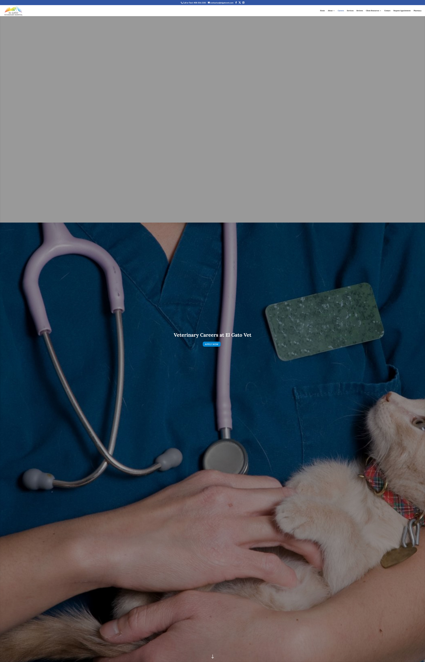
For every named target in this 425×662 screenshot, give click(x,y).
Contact (387, 11)
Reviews (359, 11)
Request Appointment (402, 11)
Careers (341, 11)
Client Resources (372, 11)
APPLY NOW (211, 344)
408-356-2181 (200, 2)
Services (350, 11)
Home (322, 11)
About (330, 11)
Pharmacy (417, 11)
